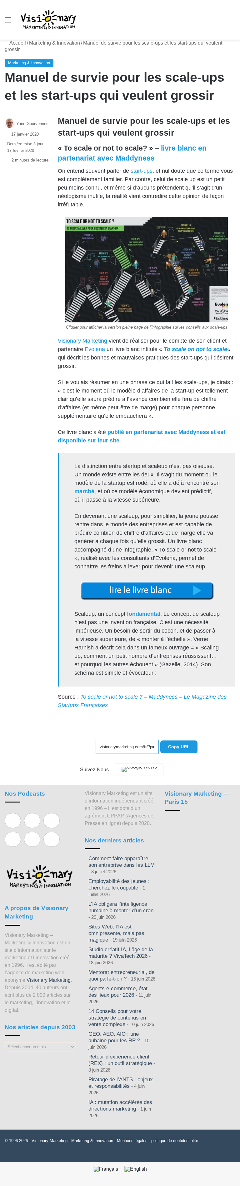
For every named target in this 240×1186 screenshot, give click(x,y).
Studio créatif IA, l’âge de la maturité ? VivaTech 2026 (120, 953)
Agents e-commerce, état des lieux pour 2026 (118, 992)
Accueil (17, 43)
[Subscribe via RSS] (51, 839)
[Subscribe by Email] (13, 839)
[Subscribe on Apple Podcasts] (13, 820)
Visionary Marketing (82, 341)
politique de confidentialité (174, 1140)
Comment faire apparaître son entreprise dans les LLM (121, 862)
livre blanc (178, 148)
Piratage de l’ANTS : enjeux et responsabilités (120, 1083)
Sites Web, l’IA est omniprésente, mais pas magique (116, 933)
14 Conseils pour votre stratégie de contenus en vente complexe (117, 1017)
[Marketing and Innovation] (48, 19)
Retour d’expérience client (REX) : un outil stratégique (120, 1060)
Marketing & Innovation (54, 43)
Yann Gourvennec (32, 123)
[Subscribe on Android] (51, 820)
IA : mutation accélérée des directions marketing (120, 1105)
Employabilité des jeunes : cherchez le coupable (119, 884)
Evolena (95, 349)
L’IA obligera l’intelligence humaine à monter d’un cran (120, 907)
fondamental (143, 614)
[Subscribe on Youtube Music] (32, 839)
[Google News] (139, 769)
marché (84, 491)
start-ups (141, 171)
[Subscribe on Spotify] (32, 820)
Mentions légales (132, 1140)
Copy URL (179, 746)
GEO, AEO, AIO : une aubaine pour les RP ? (114, 1037)
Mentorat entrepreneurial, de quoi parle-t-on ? (121, 975)
